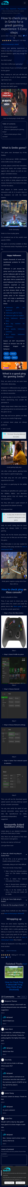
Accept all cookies (9, 1182)
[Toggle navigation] (25, 2)
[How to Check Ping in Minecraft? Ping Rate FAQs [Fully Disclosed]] (14, 972)
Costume (13, 353)
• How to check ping (11, 950)
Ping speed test (22, 8)
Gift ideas (7, 357)
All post (24, 964)
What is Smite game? (10, 127)
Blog (7, 8)
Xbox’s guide (17, 606)
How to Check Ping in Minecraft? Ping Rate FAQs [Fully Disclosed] (14, 986)
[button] (2, 974)
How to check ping (12, 589)
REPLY (3, 1013)
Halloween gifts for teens (14, 313)
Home (2, 8)
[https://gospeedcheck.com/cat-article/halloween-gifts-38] (14, 365)
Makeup (14, 357)
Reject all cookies (20, 1182)
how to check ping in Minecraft (14, 913)
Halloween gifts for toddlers (15, 315)
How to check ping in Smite (9, 44)
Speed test (13, 8)
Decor (6, 353)
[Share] (14, 38)
